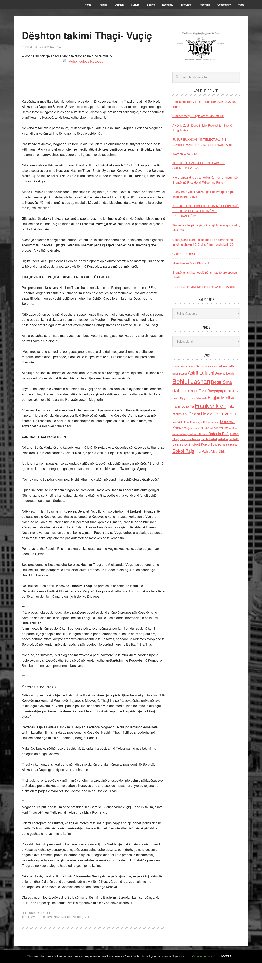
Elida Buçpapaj (210, 390)
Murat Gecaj (207, 428)
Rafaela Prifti (218, 433)
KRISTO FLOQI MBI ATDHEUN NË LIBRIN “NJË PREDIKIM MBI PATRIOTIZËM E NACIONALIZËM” (205, 211)
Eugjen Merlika (221, 397)
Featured (46, 912)
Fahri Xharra (183, 406)
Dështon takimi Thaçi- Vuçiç (87, 35)
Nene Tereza (179, 434)
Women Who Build (184, 154)
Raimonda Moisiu (190, 439)
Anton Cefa (211, 366)
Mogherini (68, 917)
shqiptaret (231, 444)
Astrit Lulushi (201, 372)
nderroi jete (221, 428)
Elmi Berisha (231, 391)
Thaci (198, 451)
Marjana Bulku (192, 428)
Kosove (177, 427)
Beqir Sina (221, 382)
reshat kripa (225, 439)
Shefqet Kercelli (200, 444)
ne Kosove (234, 428)
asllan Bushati (179, 373)
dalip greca (185, 390)
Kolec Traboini (211, 422)
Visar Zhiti (218, 451)
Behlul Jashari (191, 381)
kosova (227, 421)
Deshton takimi (50, 917)
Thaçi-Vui (83, 917)
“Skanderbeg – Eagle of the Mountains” (198, 116)
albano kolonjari (179, 366)
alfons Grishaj (196, 366)
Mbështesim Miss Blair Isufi (191, 263)
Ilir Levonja (224, 413)
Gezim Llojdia (200, 414)
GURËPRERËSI (183, 253)
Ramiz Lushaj (209, 439)
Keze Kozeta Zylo (193, 422)
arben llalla (226, 366)
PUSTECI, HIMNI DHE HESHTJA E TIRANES (203, 286)
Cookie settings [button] (202, 956)
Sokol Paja (183, 450)
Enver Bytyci (180, 398)
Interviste (177, 422)
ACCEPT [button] (225, 956)
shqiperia (219, 444)
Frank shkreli (210, 405)
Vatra (206, 451)
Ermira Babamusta (198, 398)
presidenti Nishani (197, 434)
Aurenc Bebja (224, 373)
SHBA (184, 444)
